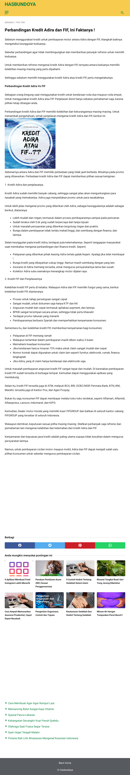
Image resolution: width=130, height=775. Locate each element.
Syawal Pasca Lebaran (21, 714)
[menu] (7, 12)
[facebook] (20, 545)
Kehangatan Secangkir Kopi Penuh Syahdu (33, 720)
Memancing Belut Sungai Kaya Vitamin (31, 709)
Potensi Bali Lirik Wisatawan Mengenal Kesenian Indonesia (43, 738)
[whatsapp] (110, 545)
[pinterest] (80, 545)
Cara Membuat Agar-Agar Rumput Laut (31, 703)
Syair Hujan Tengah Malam (24, 732)
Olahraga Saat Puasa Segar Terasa (28, 726)
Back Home (65, 763)
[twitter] (50, 545)
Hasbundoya (20, 4)
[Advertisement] (65, 496)
